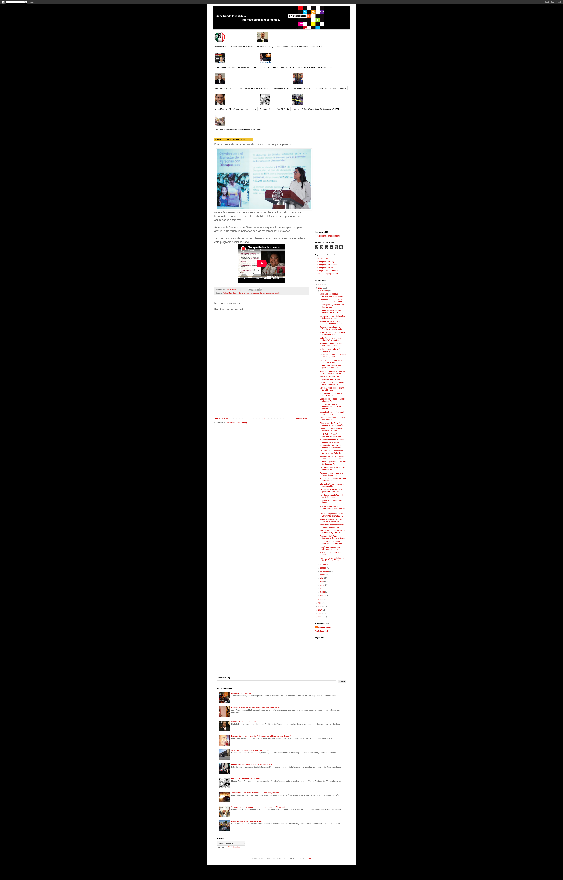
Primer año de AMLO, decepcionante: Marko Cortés (332, 537)
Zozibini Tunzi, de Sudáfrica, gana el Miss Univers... (331, 491)
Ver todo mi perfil (322, 631)
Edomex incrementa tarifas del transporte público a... (332, 383)
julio (322, 578)
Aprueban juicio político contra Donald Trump (332, 389)
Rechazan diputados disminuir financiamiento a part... (332, 441)
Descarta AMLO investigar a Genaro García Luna (331, 394)
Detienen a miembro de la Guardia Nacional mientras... (332, 328)
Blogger (309, 858)
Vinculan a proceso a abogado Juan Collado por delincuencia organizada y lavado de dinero (252, 88)
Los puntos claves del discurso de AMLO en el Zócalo (332, 559)
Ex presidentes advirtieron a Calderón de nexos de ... (331, 361)
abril (322, 589)
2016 (320, 603)
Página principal (323, 259)
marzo (322, 592)
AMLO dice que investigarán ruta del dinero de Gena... (333, 463)
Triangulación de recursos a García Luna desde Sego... (331, 300)
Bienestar (249, 293)
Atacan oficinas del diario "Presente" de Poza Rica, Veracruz (255, 793)
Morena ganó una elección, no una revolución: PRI (251, 764)
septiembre (324, 571)
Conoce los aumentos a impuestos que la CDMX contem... (330, 406)
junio (322, 582)
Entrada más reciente (223, 419)
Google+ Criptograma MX (327, 271)
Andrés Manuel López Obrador (234, 293)
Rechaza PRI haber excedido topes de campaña (233, 47)
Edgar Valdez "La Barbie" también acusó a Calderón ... (332, 424)
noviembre (324, 565)
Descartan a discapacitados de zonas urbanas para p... (332, 526)
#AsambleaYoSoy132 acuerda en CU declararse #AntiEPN (316, 109)
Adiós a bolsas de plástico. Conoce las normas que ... (331, 295)
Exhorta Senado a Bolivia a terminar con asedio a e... (331, 311)
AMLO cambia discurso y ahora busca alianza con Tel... (332, 520)
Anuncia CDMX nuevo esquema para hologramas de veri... (332, 372)
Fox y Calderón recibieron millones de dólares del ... (331, 548)
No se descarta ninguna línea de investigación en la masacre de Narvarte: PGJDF (289, 47)
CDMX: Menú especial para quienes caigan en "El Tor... (331, 367)
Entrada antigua (302, 419)
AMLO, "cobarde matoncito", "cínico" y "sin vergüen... (331, 339)
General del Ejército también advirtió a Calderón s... (331, 430)
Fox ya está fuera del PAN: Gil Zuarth (274, 109)
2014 (320, 610)
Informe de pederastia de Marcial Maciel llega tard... (333, 356)
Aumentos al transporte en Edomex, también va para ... (332, 322)
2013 (320, 613)
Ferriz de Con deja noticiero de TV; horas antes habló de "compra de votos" (261, 736)
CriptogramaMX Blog (325, 262)
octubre (323, 568)
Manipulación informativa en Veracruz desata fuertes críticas (238, 130)
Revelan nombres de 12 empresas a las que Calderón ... (332, 508)
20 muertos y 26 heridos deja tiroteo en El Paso (250, 750)
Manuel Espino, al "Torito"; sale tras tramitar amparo (235, 109)
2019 (320, 288)
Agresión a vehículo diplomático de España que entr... (332, 317)
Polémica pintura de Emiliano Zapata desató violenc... (331, 474)
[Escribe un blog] (252, 289)
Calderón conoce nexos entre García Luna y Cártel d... (331, 452)
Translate (236, 847)
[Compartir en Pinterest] (260, 289)
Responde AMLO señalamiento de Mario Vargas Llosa (332, 531)
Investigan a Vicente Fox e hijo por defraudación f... (332, 496)
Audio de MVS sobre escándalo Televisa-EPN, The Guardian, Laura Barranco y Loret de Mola (297, 67)
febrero (323, 595)
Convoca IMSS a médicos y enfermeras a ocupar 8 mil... (332, 543)
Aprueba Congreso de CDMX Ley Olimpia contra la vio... (331, 515)
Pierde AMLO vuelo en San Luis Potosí (246, 821)
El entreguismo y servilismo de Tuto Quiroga (332, 306)
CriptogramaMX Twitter (326, 268)
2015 (320, 606)
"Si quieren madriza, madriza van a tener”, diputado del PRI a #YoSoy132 (260, 807)
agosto (323, 575)
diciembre (324, 291)
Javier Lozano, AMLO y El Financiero (330, 350)
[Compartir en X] (255, 289)
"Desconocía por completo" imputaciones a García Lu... (332, 446)
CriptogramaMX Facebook (327, 265)
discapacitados (268, 293)
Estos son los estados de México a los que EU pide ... (333, 400)
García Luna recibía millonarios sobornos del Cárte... (332, 468)
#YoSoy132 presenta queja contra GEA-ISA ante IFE (235, 67)
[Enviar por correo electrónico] (249, 289)
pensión (277, 293)
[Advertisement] (262, 395)
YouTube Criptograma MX (327, 274)
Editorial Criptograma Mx (241, 693)
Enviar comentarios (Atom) (236, 423)
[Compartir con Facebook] (258, 289)
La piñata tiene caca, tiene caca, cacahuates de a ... (332, 419)
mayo (322, 585)
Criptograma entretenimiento (328, 236)
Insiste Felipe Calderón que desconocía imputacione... (331, 435)
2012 (320, 617)
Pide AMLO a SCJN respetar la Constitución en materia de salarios (319, 88)
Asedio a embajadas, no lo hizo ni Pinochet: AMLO (332, 334)
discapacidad (257, 293)
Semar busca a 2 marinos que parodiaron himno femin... (332, 457)
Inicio (264, 419)
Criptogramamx (324, 627)
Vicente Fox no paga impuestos (243, 722)
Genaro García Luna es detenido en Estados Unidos (333, 480)
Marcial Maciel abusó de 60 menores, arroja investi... (331, 378)
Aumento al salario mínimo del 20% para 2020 (332, 413)
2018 (320, 600)
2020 (320, 284)
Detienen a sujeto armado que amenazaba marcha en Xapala (255, 707)
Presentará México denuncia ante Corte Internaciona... (331, 345)
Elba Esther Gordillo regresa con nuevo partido (333, 485)
